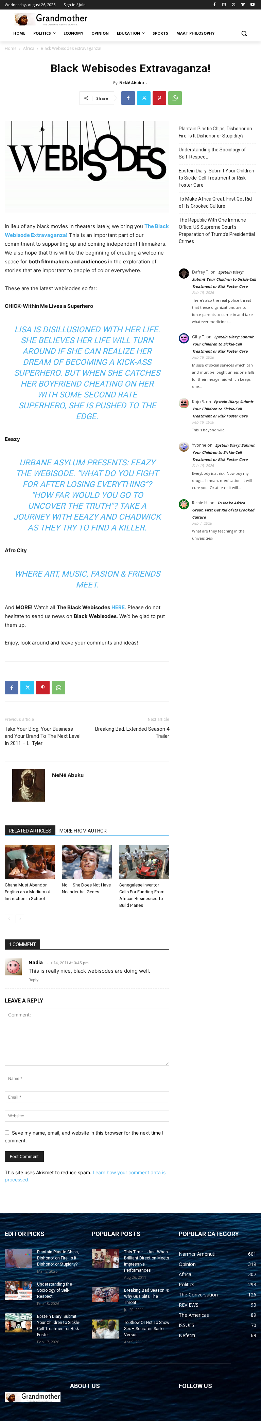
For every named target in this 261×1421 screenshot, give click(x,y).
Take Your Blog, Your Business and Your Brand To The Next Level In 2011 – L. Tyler (43, 736)
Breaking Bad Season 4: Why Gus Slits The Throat (146, 1296)
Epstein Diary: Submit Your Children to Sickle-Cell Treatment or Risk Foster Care (216, 178)
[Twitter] (234, 5)
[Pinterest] (159, 98)
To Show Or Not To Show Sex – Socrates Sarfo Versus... (146, 1328)
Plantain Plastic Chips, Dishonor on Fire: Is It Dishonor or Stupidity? (215, 132)
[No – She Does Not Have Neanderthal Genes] (87, 862)
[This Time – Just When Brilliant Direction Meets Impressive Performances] (105, 1258)
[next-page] (20, 919)
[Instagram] (224, 5)
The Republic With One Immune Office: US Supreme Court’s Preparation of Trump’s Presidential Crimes (217, 230)
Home (11, 48)
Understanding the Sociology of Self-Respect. (212, 153)
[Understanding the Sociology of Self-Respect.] (18, 1290)
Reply (33, 979)
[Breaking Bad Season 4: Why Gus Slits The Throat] (105, 1294)
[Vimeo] (243, 5)
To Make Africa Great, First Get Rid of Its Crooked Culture (215, 202)
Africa (28, 48)
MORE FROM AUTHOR (83, 831)
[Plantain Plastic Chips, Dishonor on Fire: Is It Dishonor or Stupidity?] (18, 1258)
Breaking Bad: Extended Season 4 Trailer (132, 732)
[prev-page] (9, 919)
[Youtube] (252, 5)
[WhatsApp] (175, 98)
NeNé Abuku (131, 82)
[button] (244, 33)
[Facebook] (215, 5)
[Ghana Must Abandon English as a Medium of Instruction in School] (30, 862)
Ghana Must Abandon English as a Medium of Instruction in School (28, 891)
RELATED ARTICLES (30, 831)
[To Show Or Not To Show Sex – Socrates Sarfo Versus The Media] (105, 1329)
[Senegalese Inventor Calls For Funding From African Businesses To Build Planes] (144, 862)
